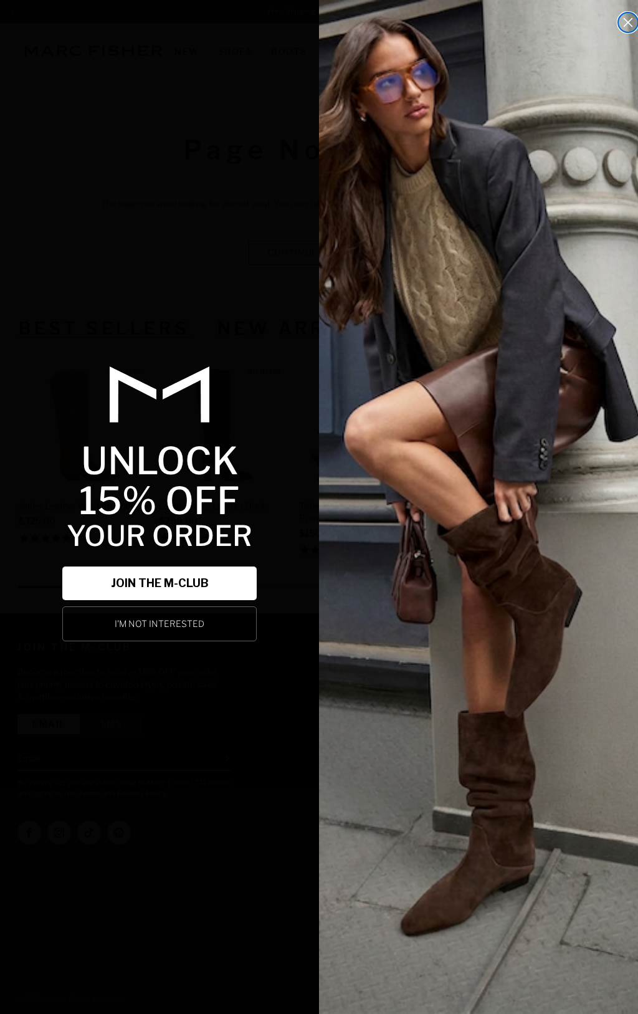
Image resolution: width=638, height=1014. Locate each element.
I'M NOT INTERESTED (159, 623)
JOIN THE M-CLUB (160, 583)
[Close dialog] (628, 22)
